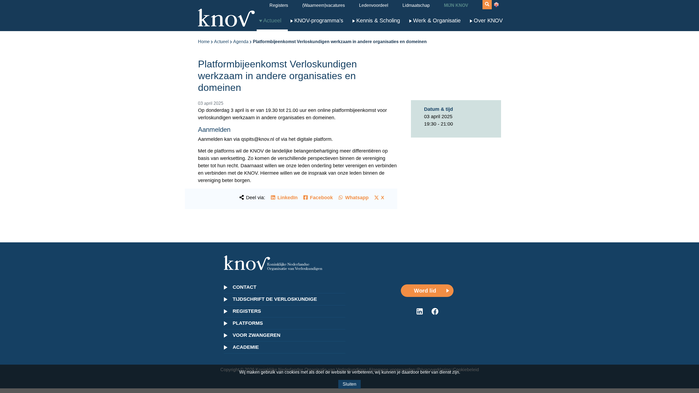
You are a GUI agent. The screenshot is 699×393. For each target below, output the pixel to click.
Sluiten (349, 384)
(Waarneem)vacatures (323, 5)
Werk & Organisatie (437, 20)
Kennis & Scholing (378, 20)
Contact (244, 287)
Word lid (425, 291)
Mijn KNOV (456, 5)
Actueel (272, 20)
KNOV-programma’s (318, 20)
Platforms (248, 323)
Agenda (240, 41)
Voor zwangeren (256, 335)
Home (204, 41)
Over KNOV (488, 20)
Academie (246, 347)
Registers (278, 5)
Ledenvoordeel (373, 5)
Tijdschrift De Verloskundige (275, 299)
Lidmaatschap (416, 5)
